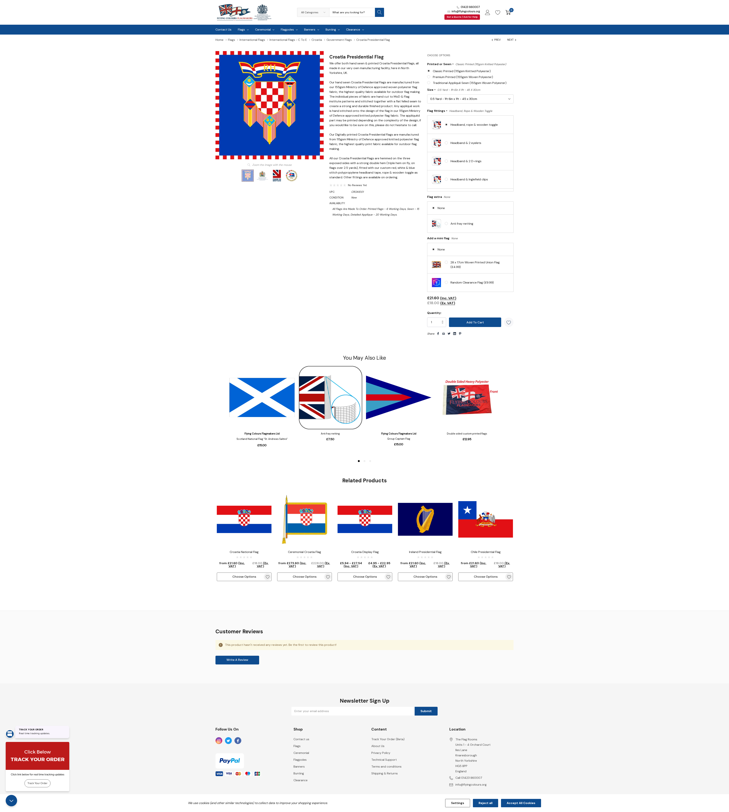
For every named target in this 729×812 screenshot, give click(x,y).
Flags (241, 30)
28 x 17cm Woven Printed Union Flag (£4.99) (475, 264)
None (441, 208)
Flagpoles (287, 30)
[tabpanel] (244, 536)
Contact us (301, 739)
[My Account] (487, 12)
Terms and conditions (386, 767)
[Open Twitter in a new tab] (228, 741)
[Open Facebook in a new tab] (238, 741)
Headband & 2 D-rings (465, 161)
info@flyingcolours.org (466, 11)
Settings (457, 803)
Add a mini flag (442, 238)
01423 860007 (470, 7)
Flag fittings (459, 111)
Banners (309, 30)
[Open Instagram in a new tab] (219, 741)
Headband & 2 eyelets (465, 143)
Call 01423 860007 (468, 778)
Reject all (485, 803)
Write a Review (237, 660)
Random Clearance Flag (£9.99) (472, 282)
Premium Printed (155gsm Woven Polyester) (463, 77)
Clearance (353, 30)
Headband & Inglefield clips (469, 179)
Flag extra (438, 197)
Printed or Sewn (466, 64)
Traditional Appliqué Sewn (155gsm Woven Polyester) (470, 83)
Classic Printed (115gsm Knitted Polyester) (462, 71)
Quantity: (434, 313)
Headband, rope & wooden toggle (474, 125)
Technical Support (384, 760)
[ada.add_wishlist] (267, 576)
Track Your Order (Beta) (388, 739)
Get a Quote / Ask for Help (462, 16)
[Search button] (379, 12)
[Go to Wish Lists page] (497, 12)
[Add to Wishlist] (509, 322)
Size (453, 90)
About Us (377, 746)
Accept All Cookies (521, 803)
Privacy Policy (380, 753)
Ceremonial (263, 30)
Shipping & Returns (384, 773)
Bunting (331, 30)
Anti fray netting (461, 224)
